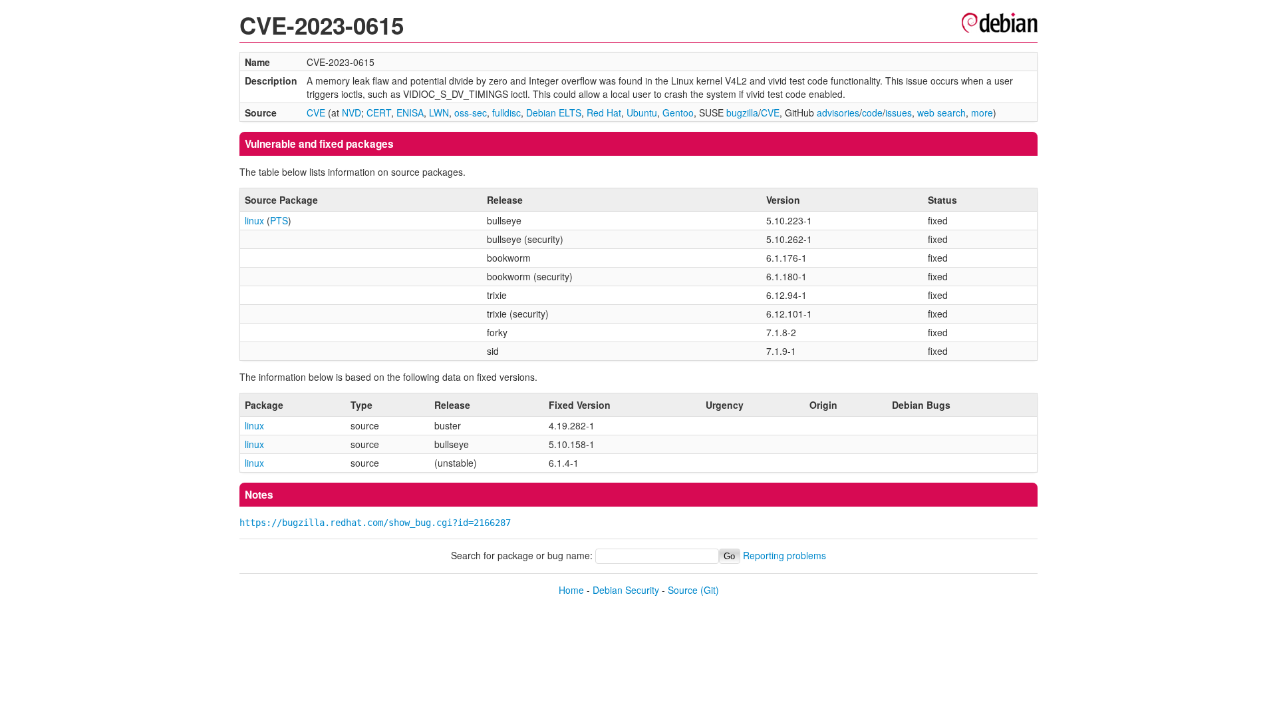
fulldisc (506, 112)
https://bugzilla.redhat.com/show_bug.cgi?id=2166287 (375, 522)
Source (683, 590)
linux (254, 220)
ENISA (410, 112)
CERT (378, 112)
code (872, 112)
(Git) (709, 590)
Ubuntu (642, 112)
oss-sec (470, 112)
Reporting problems (784, 555)
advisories (838, 112)
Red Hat (604, 112)
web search (941, 112)
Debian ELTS (553, 112)
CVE (316, 112)
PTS (279, 220)
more (982, 112)
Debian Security (626, 590)
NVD (351, 112)
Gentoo (678, 112)
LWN (439, 112)
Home (571, 590)
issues (898, 112)
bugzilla (742, 112)
